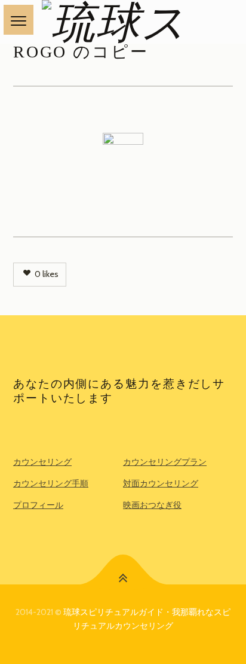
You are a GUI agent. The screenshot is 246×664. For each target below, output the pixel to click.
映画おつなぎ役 (152, 504)
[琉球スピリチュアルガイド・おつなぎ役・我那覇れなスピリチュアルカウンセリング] (123, 22)
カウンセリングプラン (165, 461)
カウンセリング (42, 461)
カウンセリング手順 (50, 483)
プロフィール (38, 504)
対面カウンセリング (160, 483)
